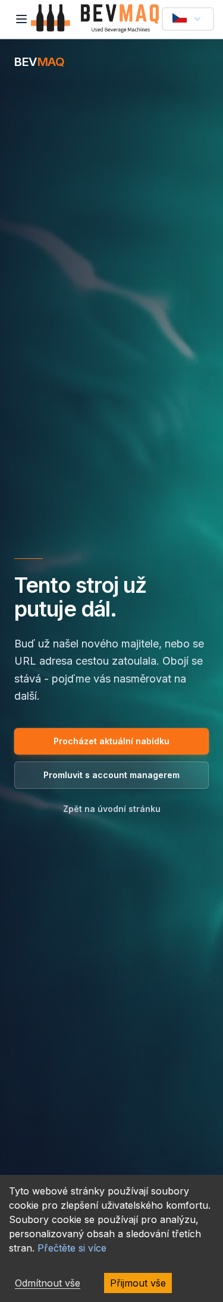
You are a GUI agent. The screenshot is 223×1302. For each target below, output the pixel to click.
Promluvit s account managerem (111, 775)
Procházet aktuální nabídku (111, 741)
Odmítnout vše (47, 1283)
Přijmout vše (138, 1283)
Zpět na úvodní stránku (112, 809)
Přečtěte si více (71, 1248)
